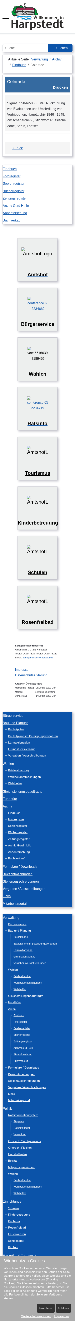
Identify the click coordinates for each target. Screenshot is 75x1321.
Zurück (17, 148)
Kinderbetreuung (19, 1214)
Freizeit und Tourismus (19, 1255)
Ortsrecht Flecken (20, 1147)
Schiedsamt (16, 1240)
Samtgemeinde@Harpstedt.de (37, 657)
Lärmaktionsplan (19, 742)
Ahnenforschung (15, 213)
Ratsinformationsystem (23, 1115)
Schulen (13, 1208)
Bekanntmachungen (17, 874)
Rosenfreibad (17, 1227)
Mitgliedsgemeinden (21, 1167)
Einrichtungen (13, 1201)
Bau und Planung (16, 723)
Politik (7, 1108)
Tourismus (37, 473)
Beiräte (13, 1160)
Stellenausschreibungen (21, 881)
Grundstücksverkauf (21, 749)
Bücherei (14, 1221)
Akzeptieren (45, 1308)
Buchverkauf (12, 220)
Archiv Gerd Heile (16, 205)
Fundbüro (10, 799)
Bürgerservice (13, 715)
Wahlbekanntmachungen (24, 776)
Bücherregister (13, 191)
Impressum (23, 669)
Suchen (61, 48)
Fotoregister (11, 176)
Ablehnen (63, 1308)
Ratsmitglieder (22, 1127)
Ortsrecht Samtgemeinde (24, 1141)
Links (7, 896)
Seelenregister (13, 183)
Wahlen (8, 763)
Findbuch (10, 169)
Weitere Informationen (36, 1316)
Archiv (7, 806)
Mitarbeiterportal (15, 903)
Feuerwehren (17, 1234)
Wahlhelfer (15, 783)
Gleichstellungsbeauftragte (22, 791)
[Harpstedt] (37, 16)
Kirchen (13, 1247)
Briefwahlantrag (18, 770)
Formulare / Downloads (20, 866)
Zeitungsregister (15, 198)
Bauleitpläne (16, 729)
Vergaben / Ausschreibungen (27, 755)
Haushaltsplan (17, 1154)
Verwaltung (11, 917)
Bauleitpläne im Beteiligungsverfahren (33, 736)
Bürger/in (19, 1121)
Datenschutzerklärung (31, 675)
